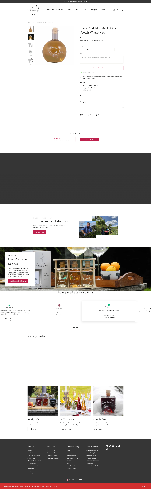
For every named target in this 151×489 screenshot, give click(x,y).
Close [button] (143, 486)
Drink (70, 9)
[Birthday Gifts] (43, 401)
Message (83, 54)
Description (84, 96)
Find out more (117, 199)
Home (29, 22)
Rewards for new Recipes (93, 466)
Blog (103, 9)
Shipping (89, 40)
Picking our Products (33, 466)
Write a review (89, 139)
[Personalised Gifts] (108, 401)
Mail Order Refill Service (34, 455)
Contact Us (69, 450)
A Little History (31, 458)
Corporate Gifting (91, 455)
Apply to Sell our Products (34, 474)
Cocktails (11, 272)
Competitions (90, 463)
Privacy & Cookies (71, 468)
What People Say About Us (35, 461)
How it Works (31, 453)
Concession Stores (52, 455)
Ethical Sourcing (32, 463)
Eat (77, 9)
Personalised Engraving (93, 461)
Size (81, 46)
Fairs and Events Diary (53, 458)
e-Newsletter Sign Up (92, 450)
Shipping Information (87, 102)
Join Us (29, 471)
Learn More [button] (53, 486)
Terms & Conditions (72, 466)
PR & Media (31, 468)
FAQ (68, 463)
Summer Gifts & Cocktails (54, 9)
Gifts (85, 9)
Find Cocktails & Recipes (18, 281)
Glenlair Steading (51, 453)
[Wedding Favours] (75, 401)
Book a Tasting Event (92, 453)
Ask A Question (85, 108)
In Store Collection (72, 455)
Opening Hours (51, 450)
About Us (30, 450)
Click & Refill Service (72, 458)
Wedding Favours (91, 458)
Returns (69, 461)
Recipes (94, 9)
